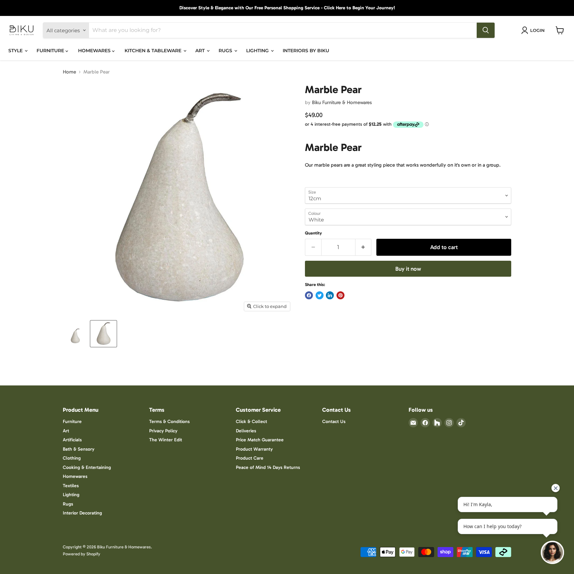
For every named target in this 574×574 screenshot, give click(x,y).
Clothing (72, 458)
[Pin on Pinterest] (340, 295)
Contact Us (333, 421)
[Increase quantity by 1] (363, 247)
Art (66, 431)
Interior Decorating (82, 513)
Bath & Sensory (78, 449)
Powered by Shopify (81, 553)
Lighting (71, 495)
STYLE (16, 51)
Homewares (75, 476)
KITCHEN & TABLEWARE (154, 51)
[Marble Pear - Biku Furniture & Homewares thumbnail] (75, 334)
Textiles (71, 486)
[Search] (486, 30)
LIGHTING (258, 51)
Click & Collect (251, 421)
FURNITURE (51, 51)
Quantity (313, 232)
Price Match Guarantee (260, 440)
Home (69, 72)
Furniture (72, 421)
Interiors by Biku (306, 51)
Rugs (68, 504)
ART (200, 51)
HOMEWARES (95, 51)
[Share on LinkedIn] (330, 295)
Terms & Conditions (169, 421)
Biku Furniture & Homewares (342, 102)
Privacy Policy (163, 431)
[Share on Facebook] (309, 295)
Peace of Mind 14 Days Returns (268, 467)
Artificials (72, 440)
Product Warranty (254, 449)
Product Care (249, 458)
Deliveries (246, 431)
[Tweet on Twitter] (320, 295)
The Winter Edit (165, 440)
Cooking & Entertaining (87, 467)
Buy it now (408, 268)
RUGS (226, 51)
